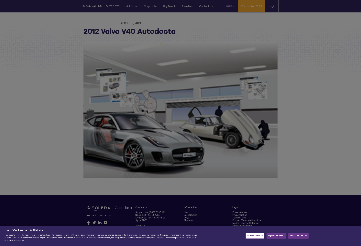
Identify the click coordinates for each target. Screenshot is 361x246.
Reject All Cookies (276, 236)
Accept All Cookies (298, 236)
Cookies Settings (255, 236)
